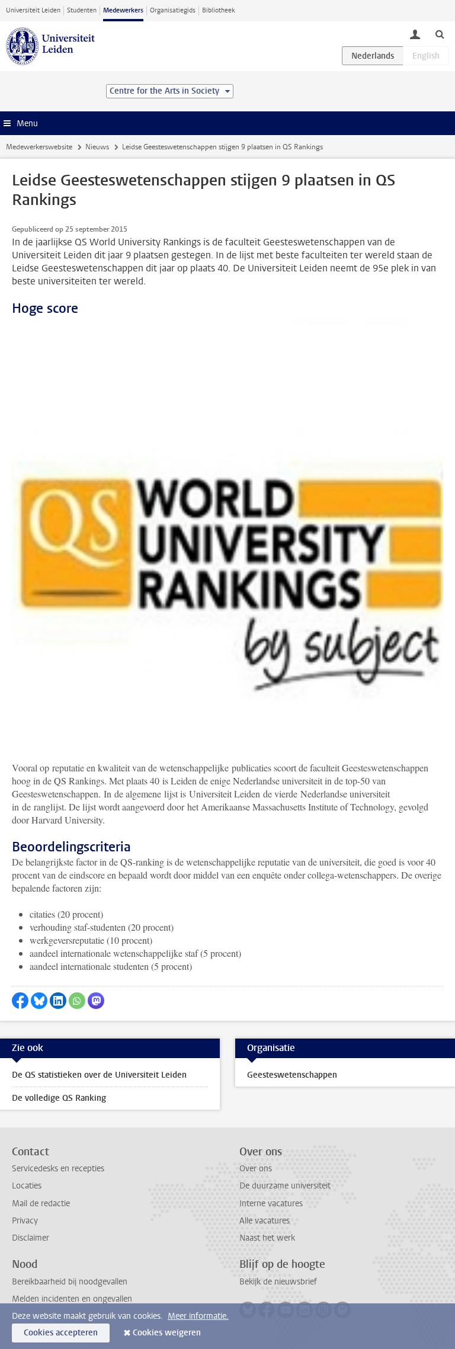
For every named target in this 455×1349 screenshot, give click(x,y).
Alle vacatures (264, 1220)
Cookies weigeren (167, 1332)
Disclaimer (30, 1238)
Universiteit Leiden (33, 10)
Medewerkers (123, 10)
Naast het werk (267, 1238)
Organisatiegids (173, 10)
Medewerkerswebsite (39, 147)
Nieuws (97, 147)
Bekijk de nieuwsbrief (278, 1281)
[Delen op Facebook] (20, 1000)
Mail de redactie (41, 1203)
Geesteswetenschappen (292, 1075)
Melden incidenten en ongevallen (72, 1299)
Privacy (25, 1220)
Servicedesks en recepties (58, 1168)
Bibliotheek (218, 10)
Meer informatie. (198, 1316)
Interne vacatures (271, 1203)
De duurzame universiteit (285, 1185)
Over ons (255, 1168)
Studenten (82, 10)
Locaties (26, 1185)
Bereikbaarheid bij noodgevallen (69, 1281)
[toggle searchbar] (439, 33)
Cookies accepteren (61, 1332)
